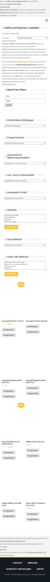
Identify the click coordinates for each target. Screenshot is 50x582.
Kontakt (40, 569)
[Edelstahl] (25, 268)
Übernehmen (11, 227)
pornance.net (5, 7)
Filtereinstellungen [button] (8, 84)
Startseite (17, 563)
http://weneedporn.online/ (17, 1)
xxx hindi (3, 550)
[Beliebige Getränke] (25, 215)
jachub (10, 4)
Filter (8, 105)
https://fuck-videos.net (8, 10)
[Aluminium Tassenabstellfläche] (25, 264)
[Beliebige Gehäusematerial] (25, 262)
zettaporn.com (5, 13)
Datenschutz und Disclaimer (18, 569)
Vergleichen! (9, 335)
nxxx (5, 547)
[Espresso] (25, 219)
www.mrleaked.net (7, 541)
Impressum (32, 563)
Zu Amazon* (9, 330)
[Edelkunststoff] (25, 266)
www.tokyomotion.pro (34, 552)
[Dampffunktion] (25, 217)
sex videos (17, 4)
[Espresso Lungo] (25, 222)
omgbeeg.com (19, 541)
